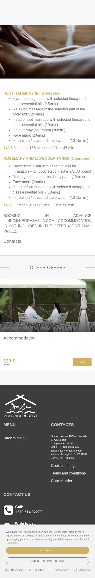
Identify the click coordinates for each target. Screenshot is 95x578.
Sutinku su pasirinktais (47, 561)
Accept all (47, 550)
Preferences (61, 570)
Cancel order (61, 481)
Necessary (17, 570)
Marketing (84, 570)
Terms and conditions (68, 473)
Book (82, 362)
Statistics (39, 570)
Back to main (14, 438)
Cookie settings (63, 466)
